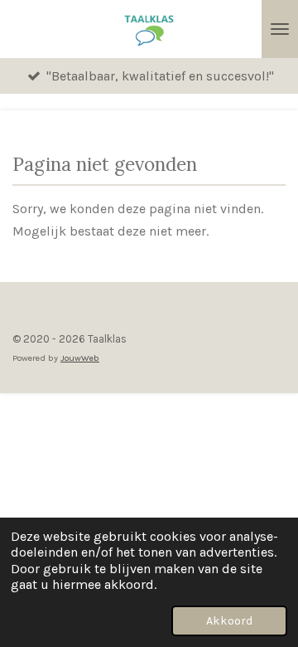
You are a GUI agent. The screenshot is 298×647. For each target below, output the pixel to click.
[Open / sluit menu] (280, 29)
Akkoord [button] (229, 621)
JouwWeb (79, 358)
